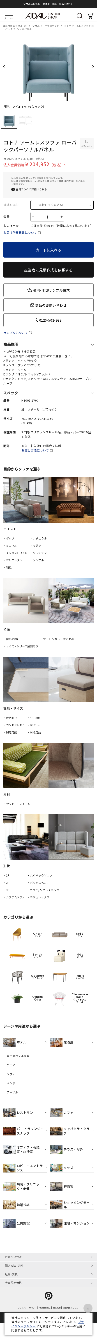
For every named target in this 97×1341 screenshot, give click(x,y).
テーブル (12, 1092)
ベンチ (11, 1083)
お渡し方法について (35, 450)
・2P (6, 882)
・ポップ (8, 538)
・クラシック (38, 553)
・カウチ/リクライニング (43, 890)
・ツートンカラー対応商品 (57, 639)
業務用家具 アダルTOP (15, 25)
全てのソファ (52, 25)
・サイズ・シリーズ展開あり (20, 646)
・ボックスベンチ (38, 882)
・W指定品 (34, 732)
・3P (6, 890)
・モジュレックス (38, 897)
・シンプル (37, 560)
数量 (6, 217)
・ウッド (8, 804)
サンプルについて (15, 333)
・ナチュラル (38, 538)
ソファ (11, 1074)
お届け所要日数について (20, 232)
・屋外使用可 (11, 639)
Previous (4, 66)
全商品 (36, 25)
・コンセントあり (14, 725)
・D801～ (33, 725)
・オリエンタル (12, 560)
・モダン (35, 545)
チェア (11, 1065)
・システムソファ (14, 897)
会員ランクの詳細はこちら (31, 189)
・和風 (7, 567)
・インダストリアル (15, 553)
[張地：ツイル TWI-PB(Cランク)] (48, 68)
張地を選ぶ (11, 205)
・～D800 (33, 718)
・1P (6, 875)
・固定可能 (10, 732)
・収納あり (10, 718)
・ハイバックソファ (40, 875)
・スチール (23, 804)
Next (93, 66)
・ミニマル (10, 545)
